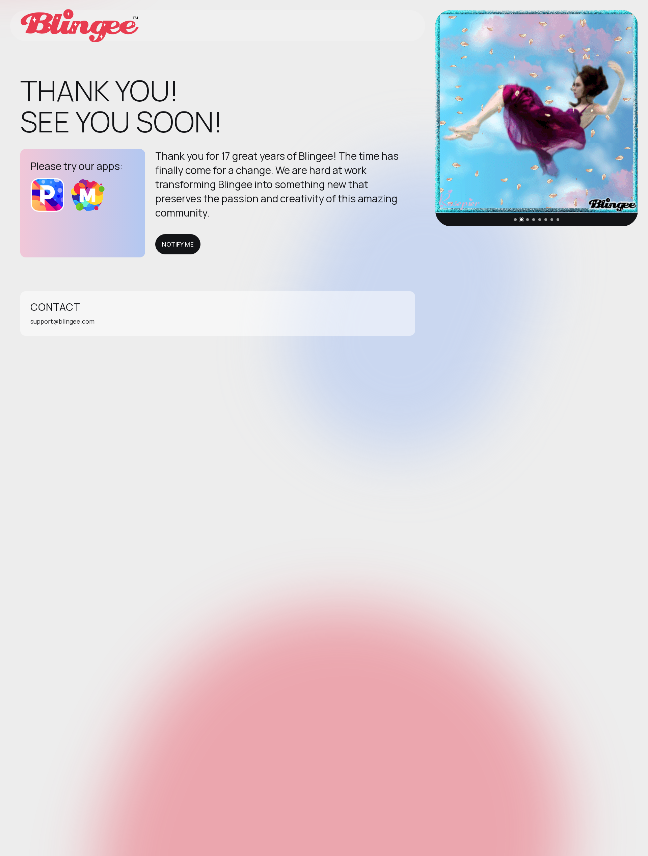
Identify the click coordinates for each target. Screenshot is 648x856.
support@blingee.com (62, 321)
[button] (515, 219)
